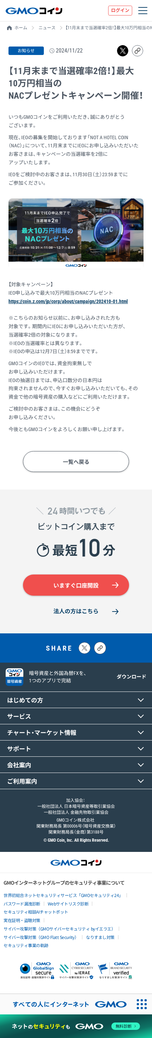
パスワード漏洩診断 (22, 904)
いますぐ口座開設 (76, 585)
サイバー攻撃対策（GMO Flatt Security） (41, 937)
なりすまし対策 (100, 937)
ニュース (47, 27)
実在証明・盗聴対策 (22, 920)
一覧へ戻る (76, 462)
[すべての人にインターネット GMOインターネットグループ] (65, 1004)
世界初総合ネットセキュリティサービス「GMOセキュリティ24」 (63, 895)
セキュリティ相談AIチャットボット (36, 912)
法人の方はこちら (76, 611)
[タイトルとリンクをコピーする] (100, 648)
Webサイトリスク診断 (68, 904)
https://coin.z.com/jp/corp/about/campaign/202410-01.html (68, 301)
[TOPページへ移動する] (34, 10)
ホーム (20, 27)
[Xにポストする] (84, 648)
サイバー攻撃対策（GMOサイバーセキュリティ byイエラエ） (59, 929)
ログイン (120, 10)
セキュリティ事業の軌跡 (26, 945)
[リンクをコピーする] (137, 50)
